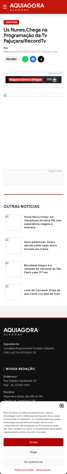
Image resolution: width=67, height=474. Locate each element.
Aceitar (33, 442)
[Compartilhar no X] (41, 59)
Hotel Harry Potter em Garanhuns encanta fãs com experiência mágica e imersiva (43, 222)
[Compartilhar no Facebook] (33, 59)
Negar (33, 452)
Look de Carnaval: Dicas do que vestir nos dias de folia (42, 292)
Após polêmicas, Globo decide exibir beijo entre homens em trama (40, 245)
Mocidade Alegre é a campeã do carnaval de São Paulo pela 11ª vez (42, 269)
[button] (61, 406)
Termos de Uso (43, 469)
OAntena (11, 22)
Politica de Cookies (24, 469)
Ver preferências (33, 461)
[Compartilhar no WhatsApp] (25, 59)
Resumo (11, 59)
